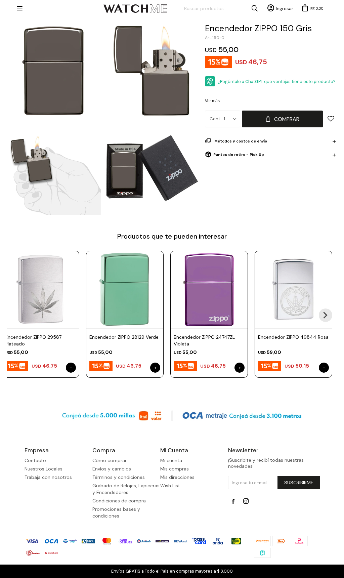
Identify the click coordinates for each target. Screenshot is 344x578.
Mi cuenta (171, 460)
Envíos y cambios (111, 469)
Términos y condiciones (118, 477)
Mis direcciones (177, 477)
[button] (325, 315)
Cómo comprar (109, 460)
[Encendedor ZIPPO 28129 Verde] (125, 289)
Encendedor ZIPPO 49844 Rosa (293, 337)
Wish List (170, 486)
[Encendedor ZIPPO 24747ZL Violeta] (209, 289)
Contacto (35, 460)
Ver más (212, 100)
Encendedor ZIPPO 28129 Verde (124, 337)
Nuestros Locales (43, 469)
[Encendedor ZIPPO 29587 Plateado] (40, 289)
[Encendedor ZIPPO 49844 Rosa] (293, 289)
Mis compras (174, 469)
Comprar (286, 119)
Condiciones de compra (119, 501)
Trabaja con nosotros (48, 477)
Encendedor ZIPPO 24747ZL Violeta (204, 340)
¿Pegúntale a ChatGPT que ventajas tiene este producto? (277, 81)
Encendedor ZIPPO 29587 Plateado (33, 340)
